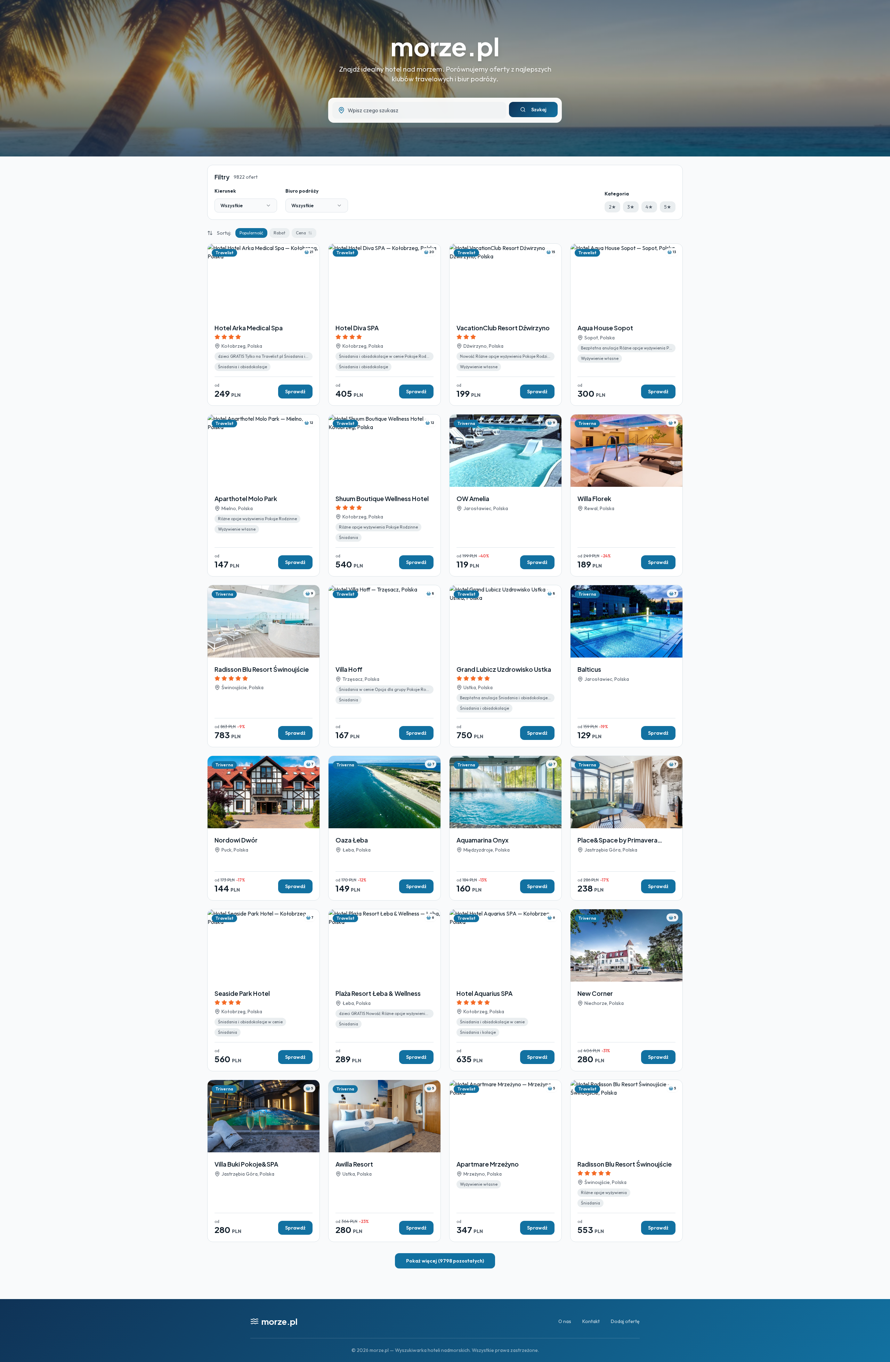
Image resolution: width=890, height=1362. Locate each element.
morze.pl (445, 46)
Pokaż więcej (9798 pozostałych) (445, 1261)
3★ (630, 207)
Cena (301, 232)
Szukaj (539, 109)
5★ (667, 207)
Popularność (251, 232)
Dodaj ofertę (625, 1321)
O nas (564, 1321)
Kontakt (591, 1321)
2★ (612, 207)
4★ (649, 207)
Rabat (279, 232)
